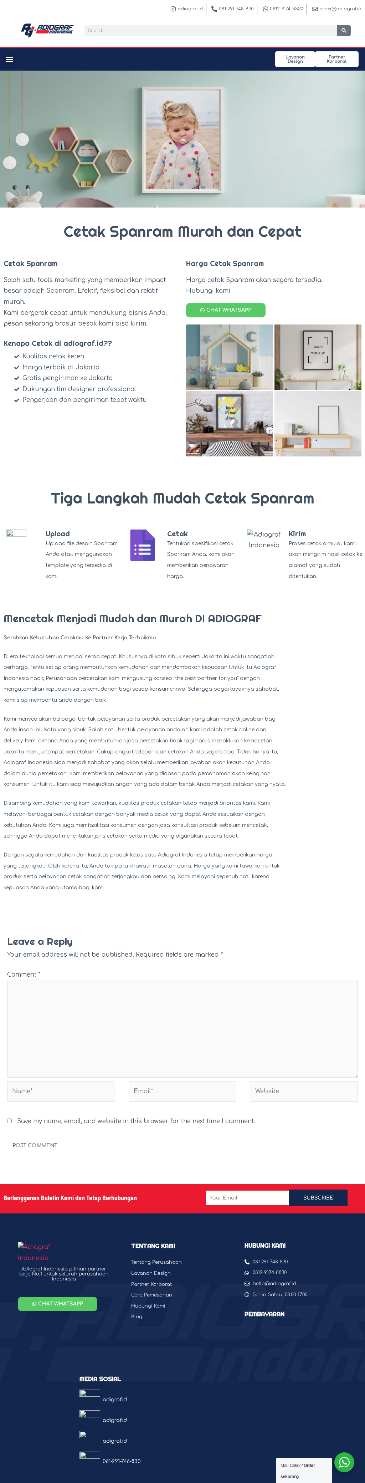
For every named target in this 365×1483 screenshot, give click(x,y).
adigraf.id (115, 1399)
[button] (9, 59)
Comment (23, 974)
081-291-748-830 (122, 1461)
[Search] (344, 30)
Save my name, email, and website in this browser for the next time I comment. (136, 1121)
